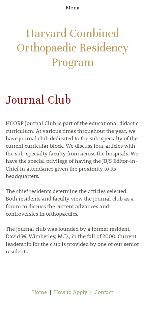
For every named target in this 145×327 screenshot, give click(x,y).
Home (39, 291)
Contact (103, 291)
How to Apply (70, 291)
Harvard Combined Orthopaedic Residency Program (73, 47)
